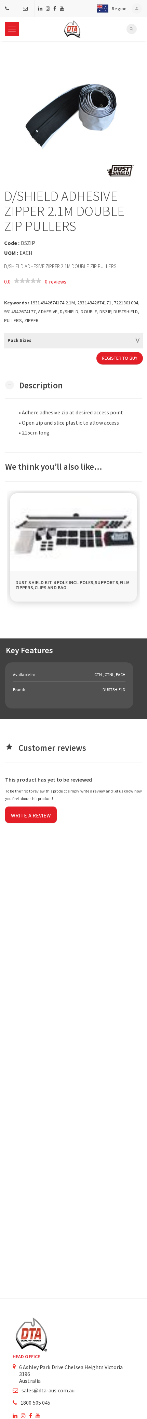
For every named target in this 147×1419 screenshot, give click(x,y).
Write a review (31, 815)
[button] (110, 8)
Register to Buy (120, 358)
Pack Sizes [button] (19, 340)
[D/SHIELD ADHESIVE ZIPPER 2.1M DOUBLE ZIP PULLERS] (73, 115)
